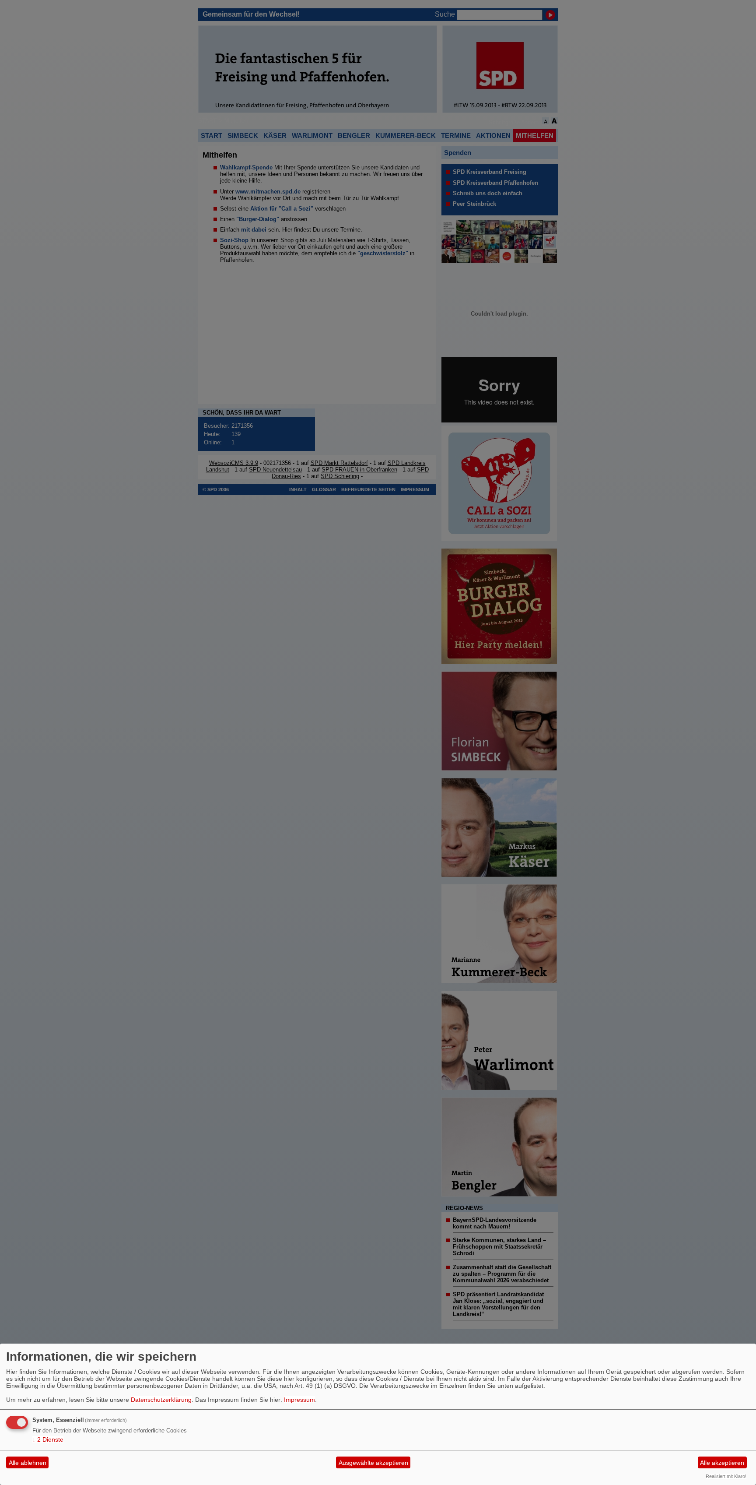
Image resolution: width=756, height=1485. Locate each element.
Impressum (299, 1399)
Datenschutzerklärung (161, 1399)
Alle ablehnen (27, 1462)
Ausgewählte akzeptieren (373, 1462)
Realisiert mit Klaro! (726, 1476)
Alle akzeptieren (722, 1462)
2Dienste (47, 1439)
